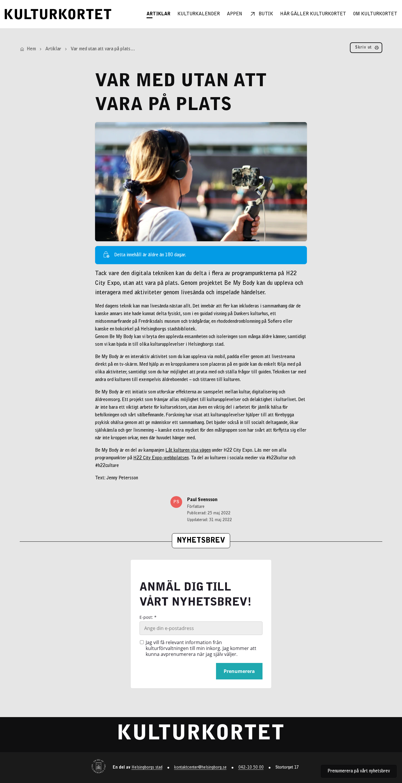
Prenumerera (239, 671)
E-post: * (148, 617)
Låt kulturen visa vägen (188, 450)
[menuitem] (158, 14)
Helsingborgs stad (147, 768)
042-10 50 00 (251, 768)
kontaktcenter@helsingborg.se (200, 768)
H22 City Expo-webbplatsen (161, 458)
